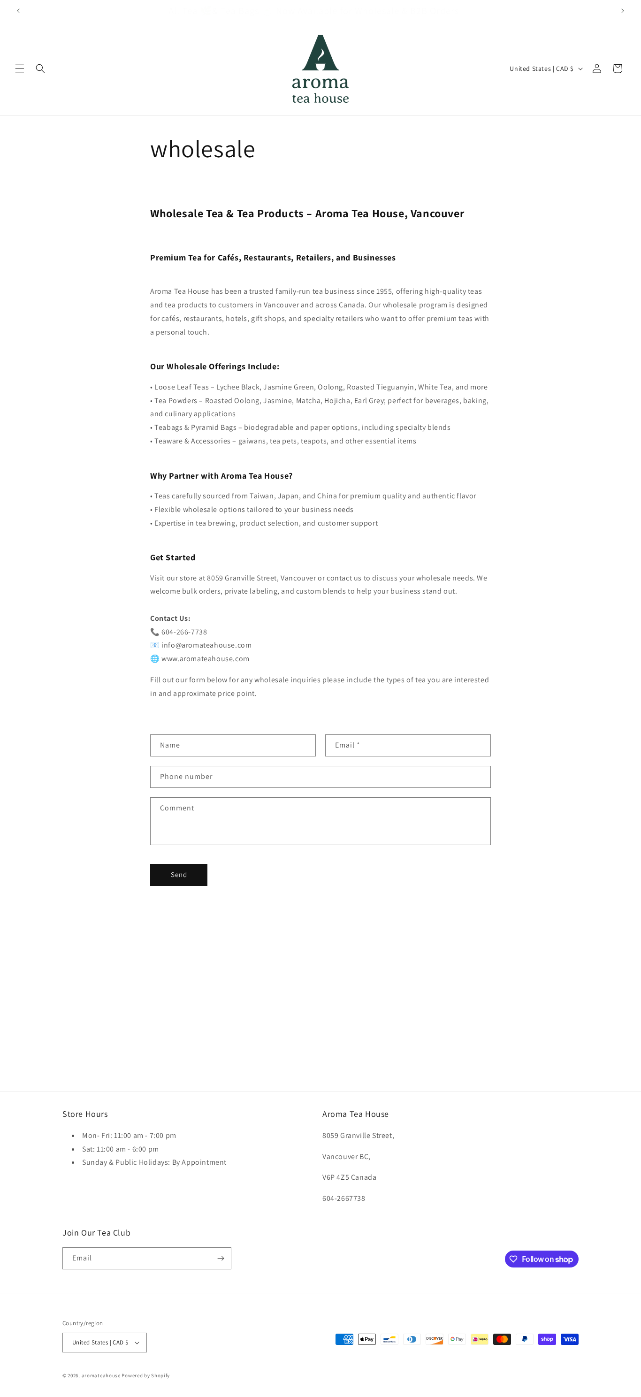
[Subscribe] (220, 1258)
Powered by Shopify (146, 1375)
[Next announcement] (622, 11)
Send (179, 874)
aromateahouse (101, 1375)
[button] (19, 68)
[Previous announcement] (18, 11)
